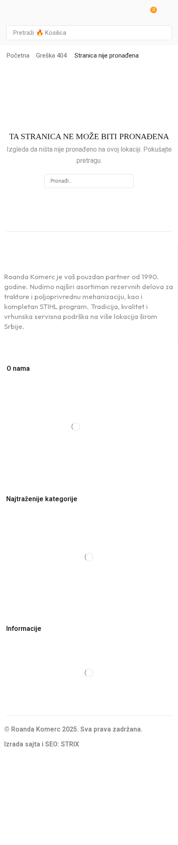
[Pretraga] (163, 33)
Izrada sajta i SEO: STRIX (41, 744)
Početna (18, 55)
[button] (150, 12)
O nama (18, 368)
